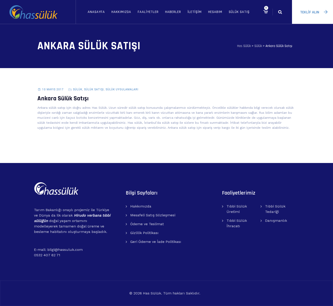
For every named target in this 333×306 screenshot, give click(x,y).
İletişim (195, 12)
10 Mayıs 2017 (53, 89)
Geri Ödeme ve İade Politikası (155, 241)
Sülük (77, 89)
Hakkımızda (121, 12)
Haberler (173, 12)
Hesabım (215, 12)
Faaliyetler (148, 12)
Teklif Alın (309, 12)
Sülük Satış (239, 12)
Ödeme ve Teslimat (147, 224)
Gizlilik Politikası (144, 233)
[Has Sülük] (33, 12)
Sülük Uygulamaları (122, 89)
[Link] (280, 12)
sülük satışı (94, 89)
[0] (265, 12)
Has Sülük (152, 293)
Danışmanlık (276, 220)
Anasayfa (96, 12)
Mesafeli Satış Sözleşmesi (152, 215)
